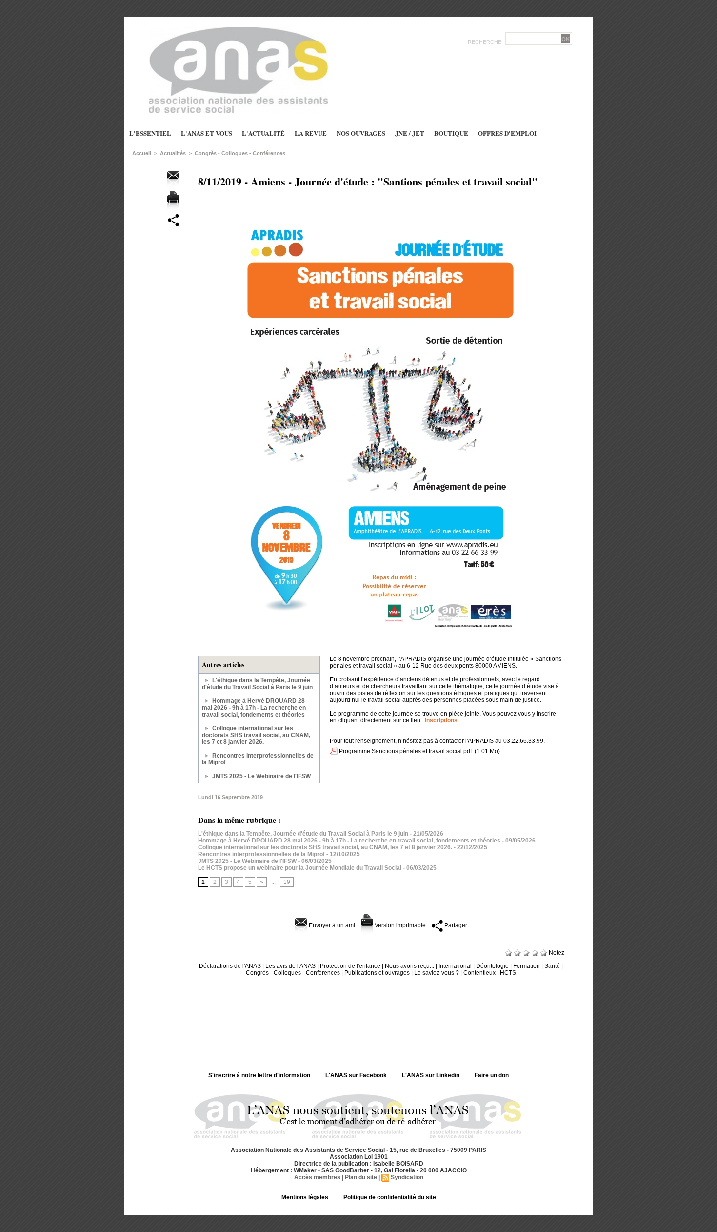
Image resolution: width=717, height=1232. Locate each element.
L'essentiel (150, 133)
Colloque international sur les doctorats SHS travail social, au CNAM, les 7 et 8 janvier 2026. (256, 735)
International (455, 966)
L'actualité (263, 133)
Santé (552, 966)
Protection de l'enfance (350, 966)
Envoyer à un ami (331, 925)
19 (286, 882)
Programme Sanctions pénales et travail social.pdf (405, 751)
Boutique (451, 133)
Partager (455, 925)
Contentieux (479, 972)
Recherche (485, 42)
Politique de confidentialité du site (389, 1197)
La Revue (311, 133)
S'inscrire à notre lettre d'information (260, 1075)
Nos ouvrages (361, 133)
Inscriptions (441, 720)
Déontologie (492, 966)
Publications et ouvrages (377, 972)
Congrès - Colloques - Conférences (240, 153)
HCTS (508, 972)
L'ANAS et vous (206, 133)
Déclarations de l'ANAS (230, 966)
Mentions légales (305, 1197)
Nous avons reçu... (409, 966)
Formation (526, 966)
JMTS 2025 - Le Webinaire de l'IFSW (261, 776)
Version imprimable (399, 925)
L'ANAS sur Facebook (356, 1075)
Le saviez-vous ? (436, 972)
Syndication (407, 1177)
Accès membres (317, 1177)
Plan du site (361, 1177)
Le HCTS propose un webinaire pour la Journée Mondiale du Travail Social (299, 867)
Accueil (141, 153)
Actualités (173, 153)
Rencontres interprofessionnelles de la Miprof (261, 854)
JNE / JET (409, 133)
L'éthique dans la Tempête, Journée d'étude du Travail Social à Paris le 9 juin (257, 684)
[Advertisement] (358, 1017)
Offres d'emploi (507, 133)
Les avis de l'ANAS (290, 966)
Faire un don (492, 1075)
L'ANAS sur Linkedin (431, 1075)
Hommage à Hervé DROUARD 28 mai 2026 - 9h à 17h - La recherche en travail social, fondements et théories (254, 708)
